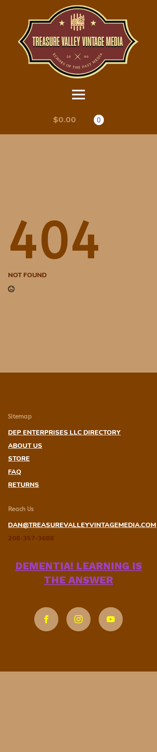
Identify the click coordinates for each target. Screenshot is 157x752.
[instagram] (78, 619)
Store (19, 458)
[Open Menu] (78, 94)
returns (23, 484)
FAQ (14, 472)
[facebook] (46, 619)
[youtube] (111, 619)
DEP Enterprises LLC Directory (64, 432)
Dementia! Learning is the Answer (78, 573)
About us (25, 445)
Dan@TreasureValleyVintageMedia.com (82, 525)
